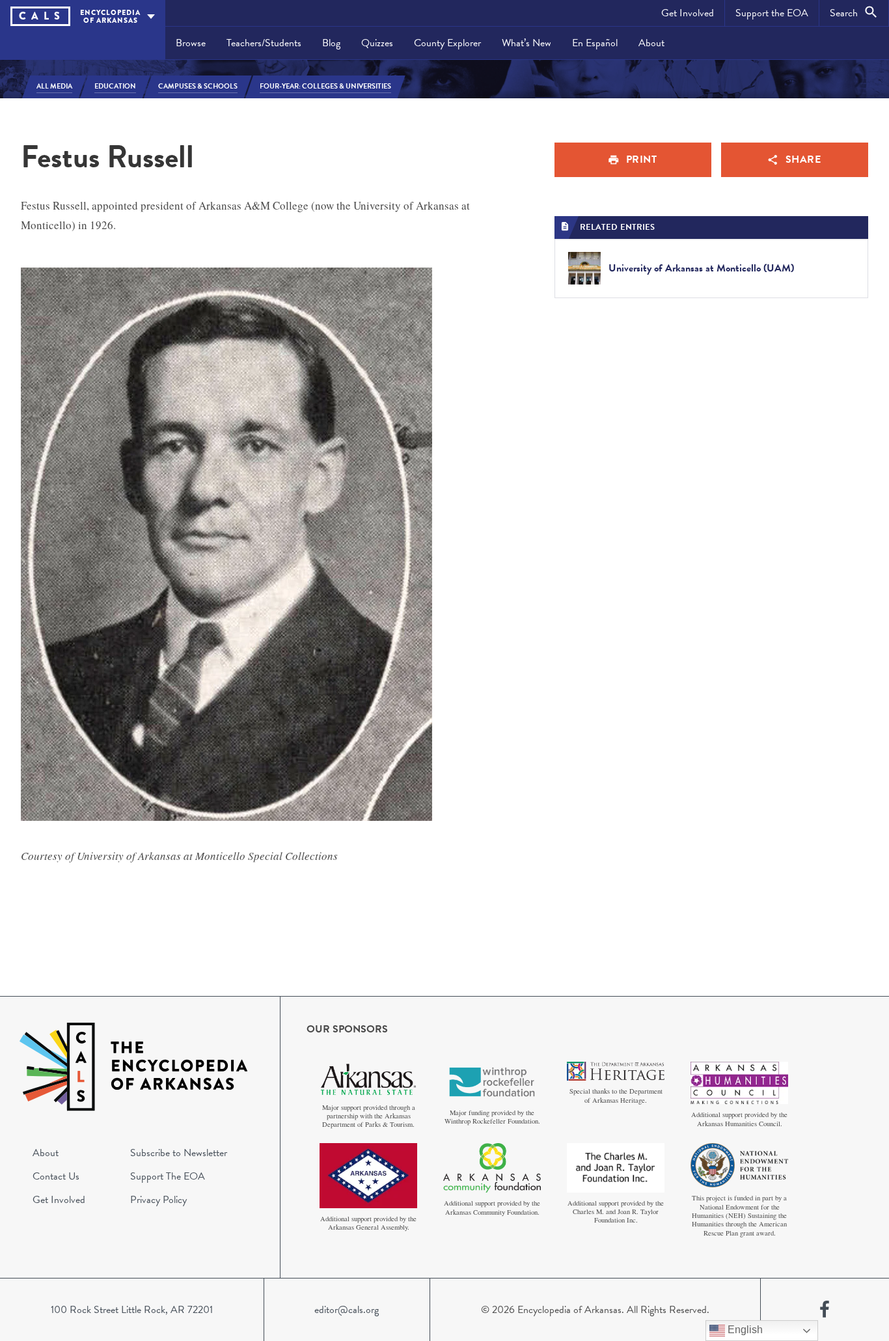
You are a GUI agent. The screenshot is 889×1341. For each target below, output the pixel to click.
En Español (595, 43)
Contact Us (56, 1176)
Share (803, 159)
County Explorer (447, 43)
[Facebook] (824, 1309)
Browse (191, 43)
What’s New (526, 43)
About (651, 43)
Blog (331, 43)
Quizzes (377, 43)
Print (641, 159)
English (744, 1329)
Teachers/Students (263, 43)
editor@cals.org (346, 1310)
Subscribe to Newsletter (178, 1153)
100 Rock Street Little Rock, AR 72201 (132, 1310)
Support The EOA (167, 1176)
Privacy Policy (158, 1200)
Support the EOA (771, 13)
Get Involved (687, 13)
